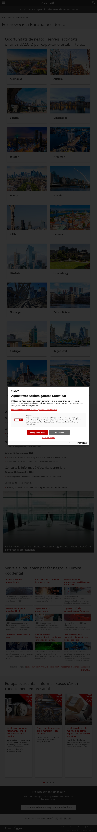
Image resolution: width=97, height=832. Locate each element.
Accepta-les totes (37, 432)
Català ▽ (15, 391)
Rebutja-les (59, 432)
